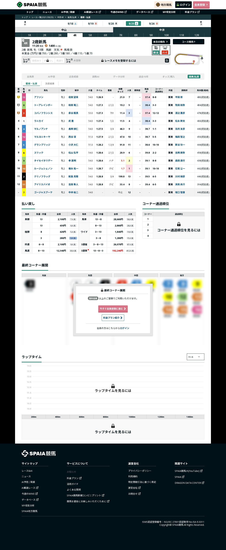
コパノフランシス (43, 113)
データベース (143, 12)
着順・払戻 (31, 83)
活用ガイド (72, 484)
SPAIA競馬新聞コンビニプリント (84, 495)
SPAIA (178, 476)
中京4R (60, 17)
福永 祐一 (73, 168)
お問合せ (132, 493)
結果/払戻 (72, 17)
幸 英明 (72, 160)
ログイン (185, 5)
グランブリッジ (42, 144)
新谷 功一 (180, 144)
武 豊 (71, 120)
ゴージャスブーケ (43, 192)
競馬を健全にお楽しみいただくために (86, 501)
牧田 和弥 (180, 105)
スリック (38, 152)
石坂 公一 (180, 168)
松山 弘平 (73, 152)
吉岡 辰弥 (180, 152)
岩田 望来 (73, 97)
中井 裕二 (73, 192)
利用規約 (132, 476)
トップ (29, 12)
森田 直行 (180, 160)
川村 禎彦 (180, 176)
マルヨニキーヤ (42, 136)
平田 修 (179, 97)
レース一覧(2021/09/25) (42, 17)
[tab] (31, 83)
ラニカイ (38, 120)
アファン (38, 97)
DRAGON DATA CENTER (188, 482)
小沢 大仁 (73, 144)
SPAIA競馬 (177, 524)
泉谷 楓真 (73, 113)
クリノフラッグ (42, 176)
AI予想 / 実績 (68, 12)
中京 (162, 30)
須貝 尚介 (180, 184)
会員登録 (199, 5)
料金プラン (191, 12)
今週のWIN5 (117, 12)
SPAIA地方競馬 (29, 511)
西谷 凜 (72, 136)
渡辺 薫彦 (180, 113)
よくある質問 (74, 489)
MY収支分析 (169, 12)
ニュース (47, 12)
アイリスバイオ (42, 184)
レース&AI (27, 471)
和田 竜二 (73, 105)
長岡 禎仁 (73, 128)
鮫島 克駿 (73, 176)
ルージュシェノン (43, 168)
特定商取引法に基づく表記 (142, 482)
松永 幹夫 (180, 120)
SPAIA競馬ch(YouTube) (187, 471)
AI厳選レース (91, 12)
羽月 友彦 (180, 128)
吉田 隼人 (73, 184)
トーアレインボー (43, 105)
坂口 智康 (180, 192)
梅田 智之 (180, 136)
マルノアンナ (41, 128)
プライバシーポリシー (139, 471)
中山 (64, 30)
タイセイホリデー (43, 160)
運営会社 (132, 487)
